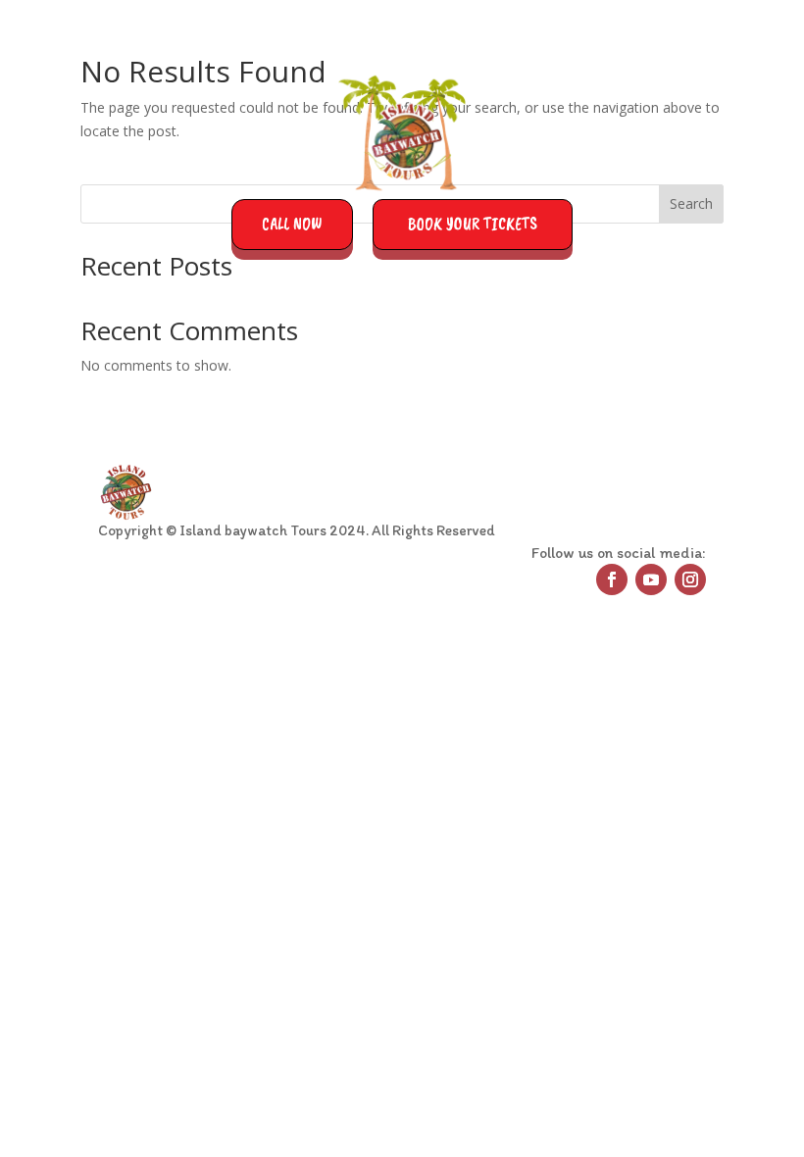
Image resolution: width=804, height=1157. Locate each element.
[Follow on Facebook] (612, 579)
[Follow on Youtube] (651, 579)
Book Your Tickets (472, 223)
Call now (292, 223)
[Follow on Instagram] (690, 579)
